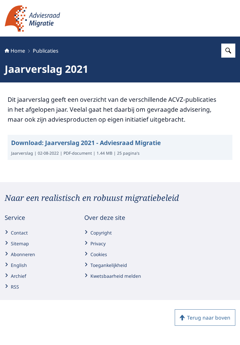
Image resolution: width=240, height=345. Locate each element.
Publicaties (45, 50)
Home (18, 50)
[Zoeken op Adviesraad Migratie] (228, 51)
